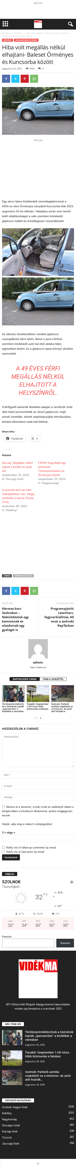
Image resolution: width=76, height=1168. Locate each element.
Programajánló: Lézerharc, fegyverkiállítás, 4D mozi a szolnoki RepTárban (59, 617)
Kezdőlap (6, 33)
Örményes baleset (23, 575)
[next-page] (41, 718)
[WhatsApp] (34, 79)
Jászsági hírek (10, 1143)
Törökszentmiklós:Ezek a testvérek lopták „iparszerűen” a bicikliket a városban (13, 707)
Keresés (7, 936)
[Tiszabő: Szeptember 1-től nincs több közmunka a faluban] (38, 693)
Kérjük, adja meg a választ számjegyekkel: (27, 824)
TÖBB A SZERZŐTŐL (53, 679)
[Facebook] (6, 79)
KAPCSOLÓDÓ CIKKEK (24, 679)
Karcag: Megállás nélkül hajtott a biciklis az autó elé (17, 467)
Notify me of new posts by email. (25, 851)
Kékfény (18, 33)
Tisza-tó (7, 1137)
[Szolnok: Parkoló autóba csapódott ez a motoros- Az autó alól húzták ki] (62, 693)
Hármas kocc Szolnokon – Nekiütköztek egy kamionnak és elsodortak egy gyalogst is (15, 619)
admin (38, 662)
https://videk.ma (38, 667)
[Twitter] (15, 79)
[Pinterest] (25, 79)
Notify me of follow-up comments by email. (31, 847)
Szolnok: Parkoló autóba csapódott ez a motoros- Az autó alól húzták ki (62, 707)
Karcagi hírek (10, 1131)
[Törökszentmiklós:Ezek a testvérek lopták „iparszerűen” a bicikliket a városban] (13, 693)
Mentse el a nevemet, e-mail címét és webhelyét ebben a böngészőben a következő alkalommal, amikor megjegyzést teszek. (38, 811)
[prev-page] (36, 718)
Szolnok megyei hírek (26, 40)
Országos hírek (11, 1125)
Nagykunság (9, 1119)
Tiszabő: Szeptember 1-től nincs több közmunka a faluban (38, 706)
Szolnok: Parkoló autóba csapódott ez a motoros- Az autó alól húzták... (48, 1075)
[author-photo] (38, 648)
